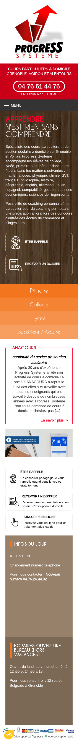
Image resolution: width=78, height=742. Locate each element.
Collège (39, 304)
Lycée (39, 318)
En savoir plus (52, 420)
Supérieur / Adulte (39, 332)
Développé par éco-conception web (43, 736)
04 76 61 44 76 (39, 86)
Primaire (39, 290)
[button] (9, 734)
